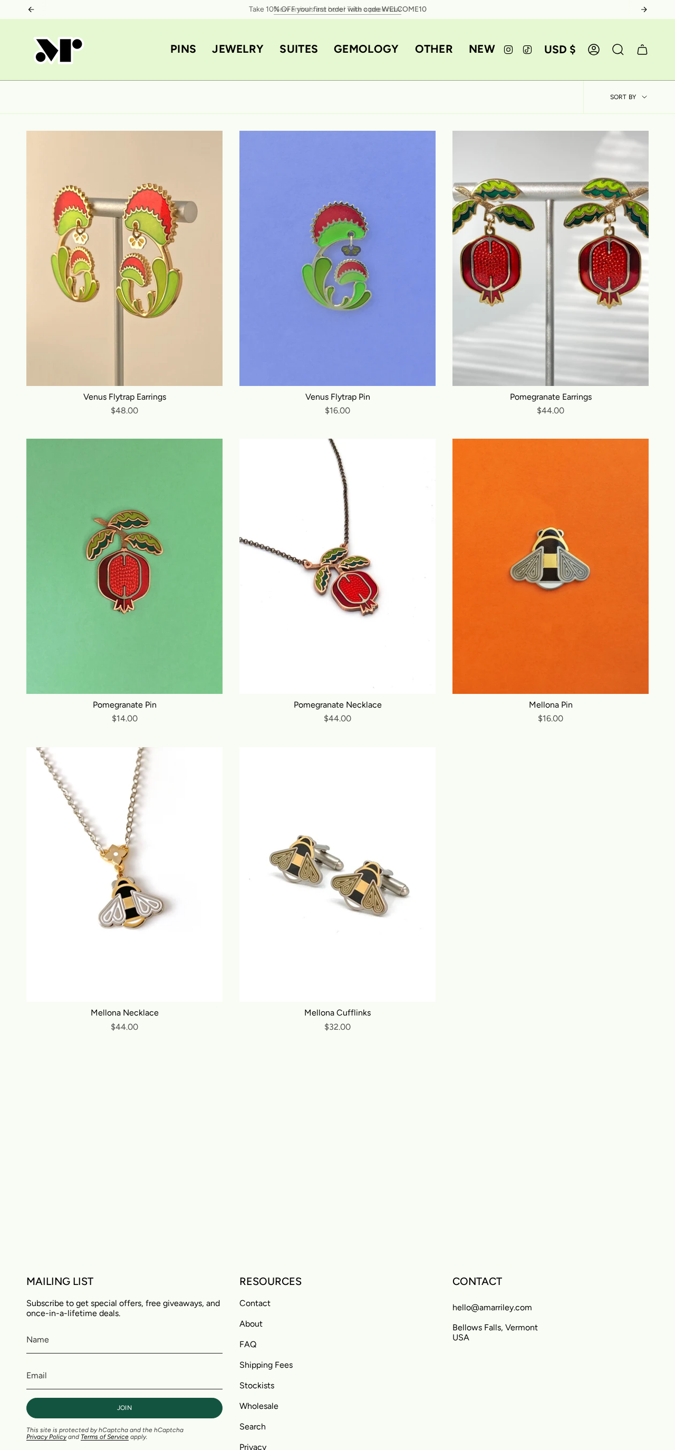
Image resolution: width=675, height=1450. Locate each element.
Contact (255, 1303)
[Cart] (642, 50)
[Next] (644, 9)
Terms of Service (105, 1437)
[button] (183, 49)
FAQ (247, 1344)
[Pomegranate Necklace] (337, 566)
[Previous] (31, 9)
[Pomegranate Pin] (124, 566)
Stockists (256, 1385)
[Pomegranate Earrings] (550, 258)
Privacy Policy (46, 1437)
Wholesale (258, 1406)
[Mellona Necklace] (124, 874)
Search (252, 1427)
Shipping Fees (266, 1365)
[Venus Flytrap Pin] (337, 258)
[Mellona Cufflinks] (337, 874)
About (251, 1324)
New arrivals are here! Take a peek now (337, 9)
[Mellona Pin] (550, 566)
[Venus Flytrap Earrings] (124, 258)
